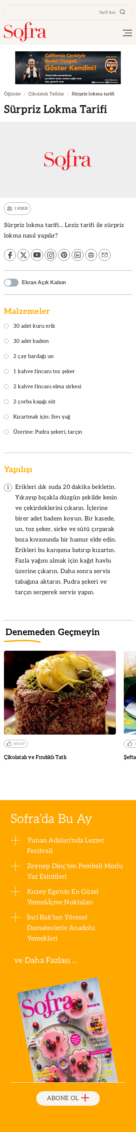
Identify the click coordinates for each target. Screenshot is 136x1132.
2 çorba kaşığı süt (34, 402)
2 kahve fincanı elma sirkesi (47, 387)
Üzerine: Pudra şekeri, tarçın (47, 432)
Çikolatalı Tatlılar (46, 94)
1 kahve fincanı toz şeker (44, 372)
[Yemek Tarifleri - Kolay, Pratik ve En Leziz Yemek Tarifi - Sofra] (25, 31)
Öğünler (12, 94)
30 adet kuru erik (34, 326)
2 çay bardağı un (33, 357)
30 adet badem (31, 341)
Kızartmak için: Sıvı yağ (41, 417)
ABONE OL (63, 1098)
